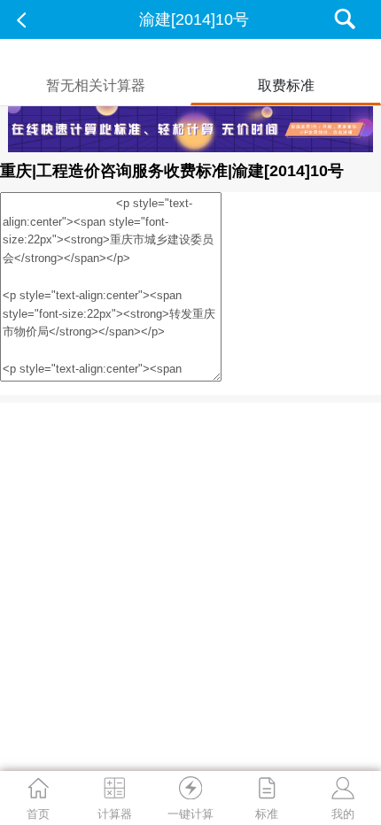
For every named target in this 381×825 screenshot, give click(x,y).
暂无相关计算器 (95, 85)
